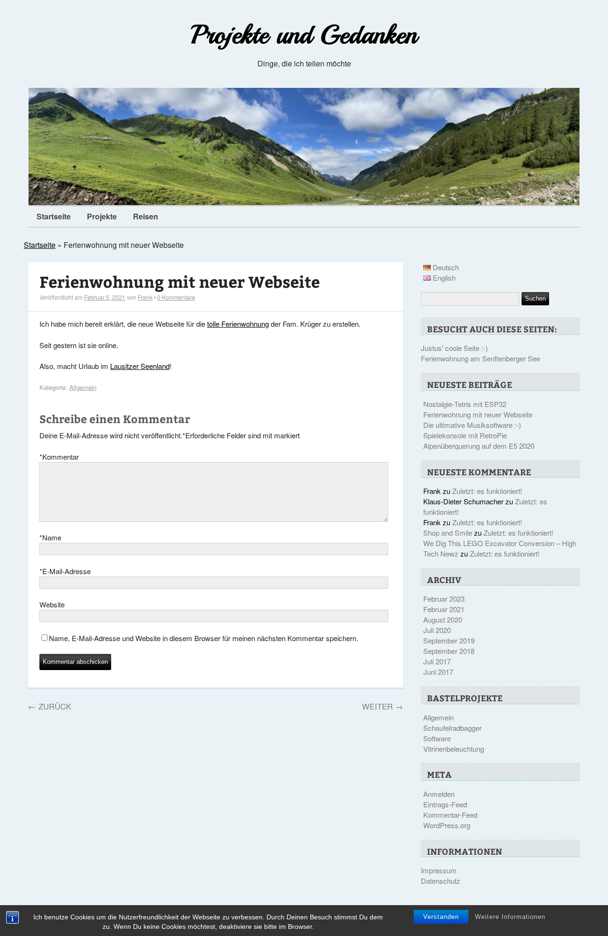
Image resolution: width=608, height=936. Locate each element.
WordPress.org (446, 825)
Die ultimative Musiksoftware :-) (472, 425)
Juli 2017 (437, 661)
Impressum (438, 870)
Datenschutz (440, 881)
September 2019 (449, 640)
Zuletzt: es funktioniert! (487, 491)
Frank (145, 297)
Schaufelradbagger (452, 728)
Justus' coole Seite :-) (454, 348)
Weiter (382, 706)
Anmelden (439, 794)
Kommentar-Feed (450, 815)
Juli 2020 (437, 630)
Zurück (49, 706)
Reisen (145, 216)
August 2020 (442, 619)
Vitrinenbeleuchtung (453, 749)
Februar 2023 (444, 599)
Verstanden (441, 916)
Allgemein (82, 387)
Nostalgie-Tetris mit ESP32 (464, 404)
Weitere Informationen (510, 916)
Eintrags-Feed (445, 804)
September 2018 (449, 651)
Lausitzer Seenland (140, 366)
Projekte (102, 216)
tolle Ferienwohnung (238, 324)
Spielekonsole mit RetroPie (465, 435)
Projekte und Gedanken (304, 35)
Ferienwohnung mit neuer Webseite (179, 281)
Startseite (54, 216)
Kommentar (59, 457)
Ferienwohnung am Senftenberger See (480, 358)
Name (50, 537)
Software (437, 738)
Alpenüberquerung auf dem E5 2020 (478, 446)
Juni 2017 (438, 672)
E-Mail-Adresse (65, 571)
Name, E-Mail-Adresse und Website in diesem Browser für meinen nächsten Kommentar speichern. (203, 638)
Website (52, 604)
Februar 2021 (444, 609)
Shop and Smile (447, 533)
